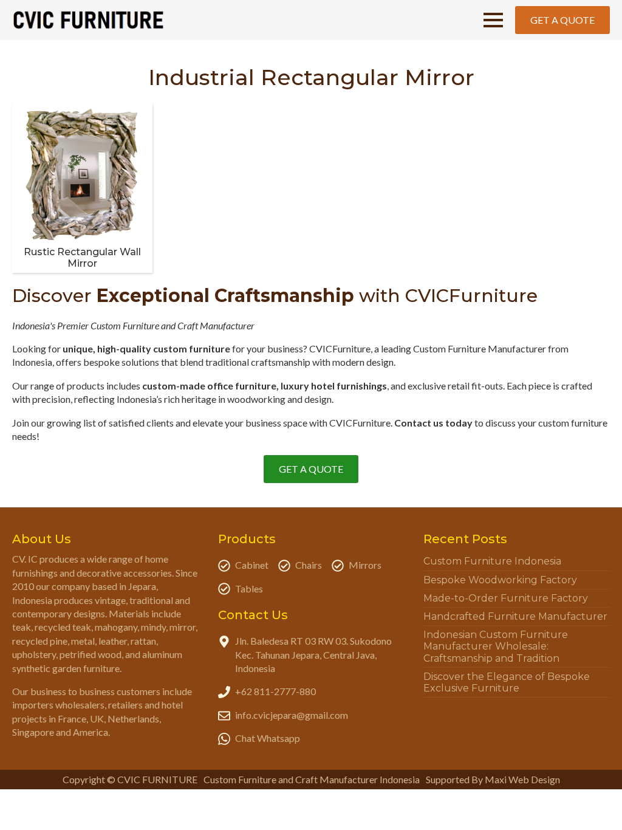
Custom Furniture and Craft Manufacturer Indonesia (311, 779)
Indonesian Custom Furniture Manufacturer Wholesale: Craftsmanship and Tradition (495, 646)
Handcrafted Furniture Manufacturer (515, 616)
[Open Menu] (493, 20)
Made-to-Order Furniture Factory (505, 598)
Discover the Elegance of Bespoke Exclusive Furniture (506, 682)
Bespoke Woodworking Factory (500, 580)
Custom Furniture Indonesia (492, 561)
